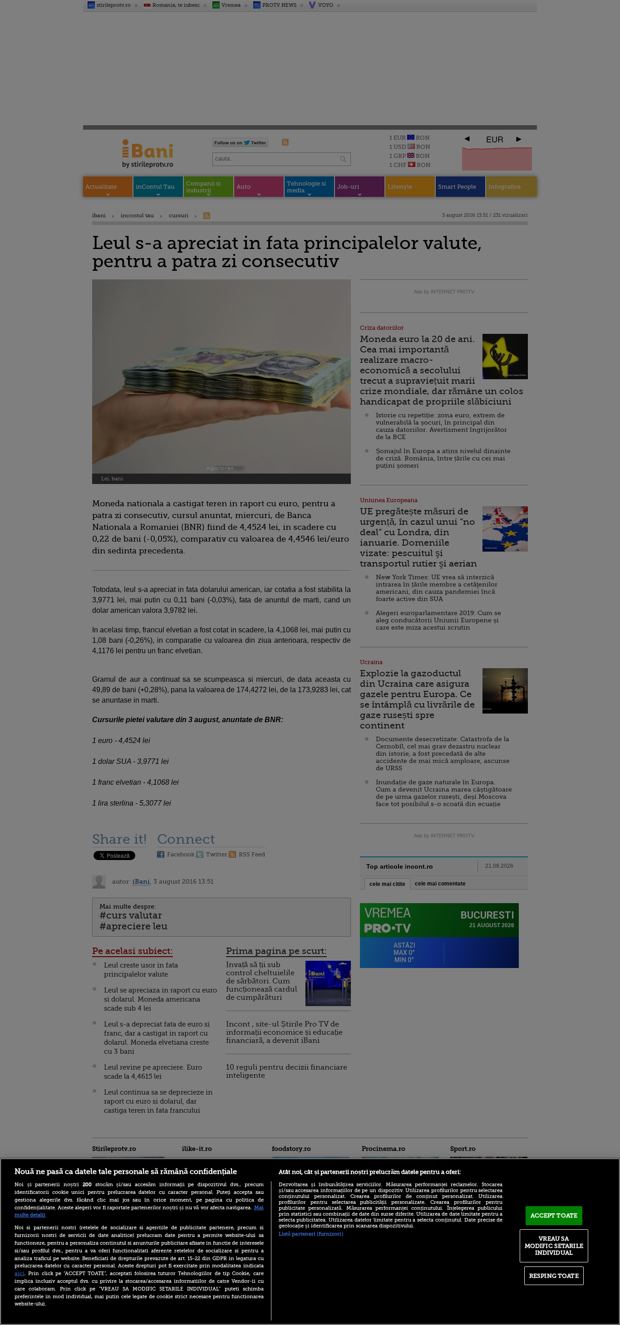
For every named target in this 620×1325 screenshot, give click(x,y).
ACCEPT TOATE (554, 1215)
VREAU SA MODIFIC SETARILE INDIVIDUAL (554, 1245)
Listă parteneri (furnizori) (311, 1234)
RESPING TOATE (554, 1275)
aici (20, 1273)
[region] (310, 1241)
